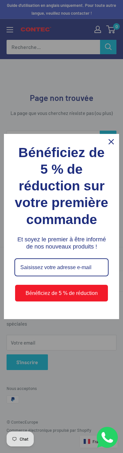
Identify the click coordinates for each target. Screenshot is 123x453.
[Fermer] (111, 142)
